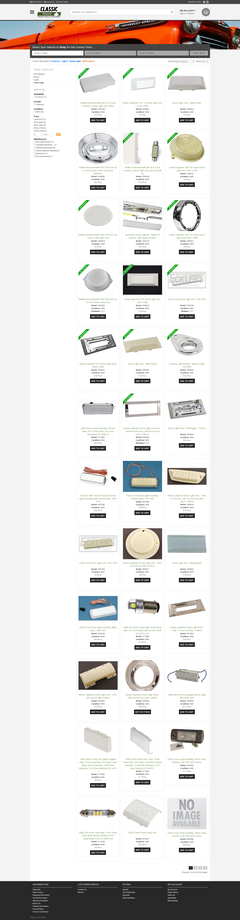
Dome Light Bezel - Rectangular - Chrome (187, 428)
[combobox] (58, 53)
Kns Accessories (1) (44, 156)
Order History (173, 892)
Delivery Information (41, 906)
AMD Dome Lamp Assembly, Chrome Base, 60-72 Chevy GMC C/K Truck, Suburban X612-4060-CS (98, 431)
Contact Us (50, 2)
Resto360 (36, 889)
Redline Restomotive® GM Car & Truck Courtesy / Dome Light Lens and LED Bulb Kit (142, 170)
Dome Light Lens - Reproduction (187, 563)
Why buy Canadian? (40, 901)
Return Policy (38, 892)
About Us (36, 903)
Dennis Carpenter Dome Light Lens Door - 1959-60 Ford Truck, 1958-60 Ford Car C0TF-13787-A (142, 431)
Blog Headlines (129, 898)
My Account (172, 889)
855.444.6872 (37, 2)
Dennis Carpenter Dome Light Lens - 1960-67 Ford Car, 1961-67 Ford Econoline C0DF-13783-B (187, 498)
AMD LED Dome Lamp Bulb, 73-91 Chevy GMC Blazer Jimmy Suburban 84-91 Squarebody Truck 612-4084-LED (98, 835)
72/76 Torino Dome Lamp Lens (142, 832)
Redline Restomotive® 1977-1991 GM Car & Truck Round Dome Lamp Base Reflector (98, 170)
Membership (173, 901)
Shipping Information (41, 895)
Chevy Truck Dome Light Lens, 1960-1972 (187, 299)
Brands (125, 889)
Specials (126, 895)
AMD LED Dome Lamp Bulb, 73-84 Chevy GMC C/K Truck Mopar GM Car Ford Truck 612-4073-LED (142, 630)
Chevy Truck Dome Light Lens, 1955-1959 (98, 563)
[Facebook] (204, 2)
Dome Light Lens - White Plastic (186, 103)
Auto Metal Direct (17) (45, 142)
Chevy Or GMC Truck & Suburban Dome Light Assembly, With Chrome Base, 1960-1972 (98, 498)
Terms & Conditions (40, 912)
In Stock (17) (41, 97)
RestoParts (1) (42, 153)
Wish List (171, 895)
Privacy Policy (38, 909)
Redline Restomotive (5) (45, 148)
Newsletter (172, 898)
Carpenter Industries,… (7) (46, 145)
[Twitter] (207, 2)
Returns (81, 892)
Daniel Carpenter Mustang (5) (47, 151)
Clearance (40, 104)
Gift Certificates (129, 892)
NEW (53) (40, 112)
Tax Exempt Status (40, 898)
